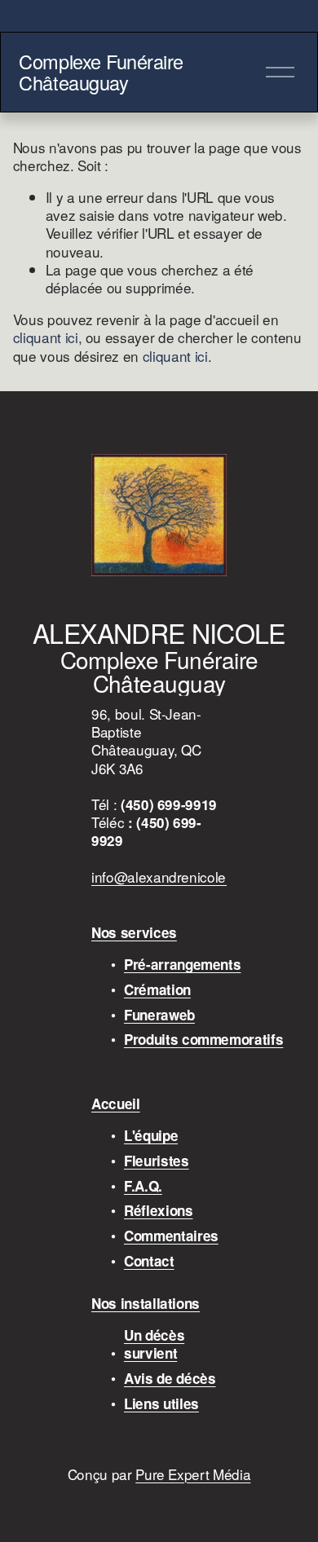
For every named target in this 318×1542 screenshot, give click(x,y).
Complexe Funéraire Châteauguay (101, 71)
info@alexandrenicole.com (173, 877)
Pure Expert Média (192, 1474)
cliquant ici (45, 337)
